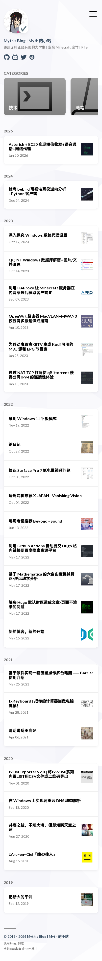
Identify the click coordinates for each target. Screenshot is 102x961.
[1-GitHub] (7, 58)
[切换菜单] (93, 13)
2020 (8, 758)
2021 (8, 659)
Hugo (13, 943)
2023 (8, 220)
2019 (8, 882)
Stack (14, 948)
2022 (8, 404)
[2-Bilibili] (15, 58)
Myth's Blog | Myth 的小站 (27, 40)
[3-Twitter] (23, 58)
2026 (8, 130)
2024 (8, 176)
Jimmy (26, 948)
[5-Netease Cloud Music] (32, 58)
